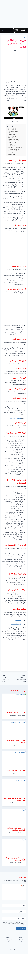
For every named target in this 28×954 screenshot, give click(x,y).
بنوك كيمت (20, 941)
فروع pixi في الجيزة (12, 136)
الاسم (23, 905)
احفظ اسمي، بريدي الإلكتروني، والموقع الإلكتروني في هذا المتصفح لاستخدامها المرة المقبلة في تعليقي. (13, 923)
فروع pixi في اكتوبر (14, 142)
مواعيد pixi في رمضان (12, 152)
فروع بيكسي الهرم (14, 139)
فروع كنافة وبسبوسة (16, 624)
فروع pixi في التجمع (14, 134)
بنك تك (20, 937)
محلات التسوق (23, 37)
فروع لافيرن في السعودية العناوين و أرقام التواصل (6, 678)
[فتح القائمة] (3, 30)
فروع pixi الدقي (13, 144)
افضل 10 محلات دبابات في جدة (16, 770)
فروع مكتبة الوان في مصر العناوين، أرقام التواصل (21, 678)
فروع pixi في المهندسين (15, 140)
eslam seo (20, 50)
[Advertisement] (14, 14)
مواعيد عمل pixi (11, 154)
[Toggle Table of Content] (22, 126)
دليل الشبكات (8, 939)
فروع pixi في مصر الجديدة (15, 132)
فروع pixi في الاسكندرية (13, 145)
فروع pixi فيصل (13, 137)
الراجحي (8, 941)
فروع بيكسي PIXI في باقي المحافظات (16, 147)
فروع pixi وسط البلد (14, 129)
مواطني (21, 939)
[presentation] (14, 702)
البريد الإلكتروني (21, 911)
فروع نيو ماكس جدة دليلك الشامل (15, 712)
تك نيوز (8, 937)
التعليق (23, 885)
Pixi (16, 548)
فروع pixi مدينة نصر (14, 131)
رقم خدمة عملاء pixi (12, 151)
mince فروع (18, 620)
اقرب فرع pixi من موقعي (13, 149)
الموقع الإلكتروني (21, 918)
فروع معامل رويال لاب (15, 418)
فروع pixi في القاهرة (12, 128)
